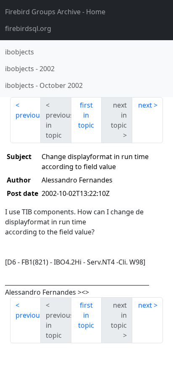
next (145, 105)
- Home (55, 11)
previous (28, 115)
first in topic (86, 115)
